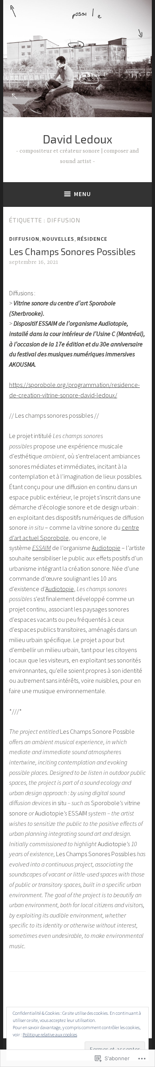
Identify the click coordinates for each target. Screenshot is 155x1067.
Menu (82, 194)
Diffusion (24, 238)
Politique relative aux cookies (50, 1035)
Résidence (92, 238)
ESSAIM (41, 548)
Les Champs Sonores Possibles (72, 251)
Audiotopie (106, 548)
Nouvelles (58, 238)
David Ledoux (77, 139)
